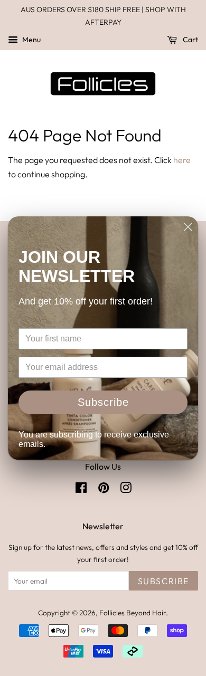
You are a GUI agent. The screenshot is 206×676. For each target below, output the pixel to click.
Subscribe (103, 402)
